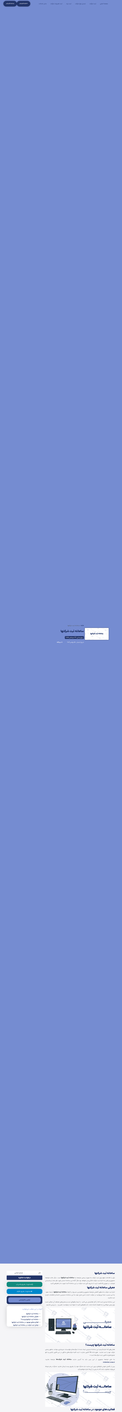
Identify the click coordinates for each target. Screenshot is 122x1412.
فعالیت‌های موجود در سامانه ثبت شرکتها (25, 1322)
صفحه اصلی (104, 4)
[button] (74, 637)
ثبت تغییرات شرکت (56, 4)
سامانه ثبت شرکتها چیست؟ (30, 1319)
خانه (82, 626)
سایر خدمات (43, 4)
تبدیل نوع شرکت (80, 4)
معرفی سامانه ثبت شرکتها (30, 1317)
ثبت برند (68, 4)
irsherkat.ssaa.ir (109, 1362)
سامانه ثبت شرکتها (32, 1314)
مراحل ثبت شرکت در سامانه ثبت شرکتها (26, 1325)
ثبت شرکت (92, 4)
